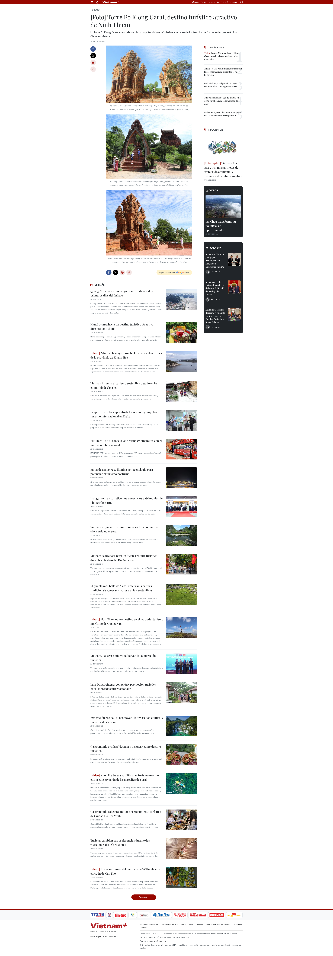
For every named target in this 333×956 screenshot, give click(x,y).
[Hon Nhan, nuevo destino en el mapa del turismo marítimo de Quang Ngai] (181, 627)
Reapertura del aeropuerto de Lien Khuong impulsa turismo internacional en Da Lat (123, 414)
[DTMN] (197, 915)
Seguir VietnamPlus (167, 272)
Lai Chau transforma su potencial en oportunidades (221, 225)
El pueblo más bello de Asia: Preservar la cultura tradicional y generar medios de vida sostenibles (121, 588)
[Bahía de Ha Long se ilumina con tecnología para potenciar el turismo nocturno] (181, 477)
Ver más (100, 284)
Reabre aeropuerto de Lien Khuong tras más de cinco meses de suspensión (222, 114)
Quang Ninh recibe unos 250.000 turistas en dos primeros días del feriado (121, 293)
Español (220, 2)
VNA (208, 924)
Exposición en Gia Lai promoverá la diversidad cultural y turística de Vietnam (126, 720)
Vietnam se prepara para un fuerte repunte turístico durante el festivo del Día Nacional (123, 558)
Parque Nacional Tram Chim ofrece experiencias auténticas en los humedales (221, 56)
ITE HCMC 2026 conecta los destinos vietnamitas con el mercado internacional (126, 443)
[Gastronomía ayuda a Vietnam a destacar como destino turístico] (181, 754)
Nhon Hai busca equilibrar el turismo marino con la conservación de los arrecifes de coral (124, 777)
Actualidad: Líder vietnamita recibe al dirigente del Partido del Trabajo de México (215, 288)
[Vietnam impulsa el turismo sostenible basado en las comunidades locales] (181, 391)
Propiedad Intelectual (149, 924)
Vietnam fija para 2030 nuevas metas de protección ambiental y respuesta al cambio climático (223, 169)
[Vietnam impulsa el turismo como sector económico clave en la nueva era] (181, 535)
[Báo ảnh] (216, 915)
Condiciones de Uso (169, 924)
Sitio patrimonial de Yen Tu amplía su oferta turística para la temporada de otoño (221, 100)
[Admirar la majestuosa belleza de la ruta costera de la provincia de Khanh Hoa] (181, 361)
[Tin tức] (120, 915)
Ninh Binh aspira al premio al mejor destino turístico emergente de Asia (220, 85)
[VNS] (161, 915)
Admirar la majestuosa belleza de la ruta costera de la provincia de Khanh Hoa (126, 355)
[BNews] (133, 915)
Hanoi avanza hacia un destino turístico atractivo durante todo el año (121, 326)
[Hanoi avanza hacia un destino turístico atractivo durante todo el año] (181, 332)
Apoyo (190, 924)
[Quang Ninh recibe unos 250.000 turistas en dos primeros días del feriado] (181, 299)
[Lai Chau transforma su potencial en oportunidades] (223, 206)
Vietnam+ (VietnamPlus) (111, 2)
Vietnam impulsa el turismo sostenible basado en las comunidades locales (124, 385)
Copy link (93, 69)
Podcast (215, 248)
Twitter (93, 55)
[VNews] (109, 915)
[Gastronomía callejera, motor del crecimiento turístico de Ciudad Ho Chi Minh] (181, 820)
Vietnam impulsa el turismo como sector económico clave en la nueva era (124, 529)
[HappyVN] (234, 915)
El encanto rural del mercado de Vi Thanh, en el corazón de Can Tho (125, 871)
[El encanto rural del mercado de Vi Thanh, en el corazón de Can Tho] (181, 877)
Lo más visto (216, 47)
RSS (182, 924)
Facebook (93, 49)
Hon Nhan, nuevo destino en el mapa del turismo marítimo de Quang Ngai (126, 621)
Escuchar (215, 272)
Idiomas (199, 924)
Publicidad (237, 924)
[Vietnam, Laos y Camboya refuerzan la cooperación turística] (181, 664)
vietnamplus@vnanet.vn (157, 941)
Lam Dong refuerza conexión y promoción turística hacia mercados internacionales (123, 686)
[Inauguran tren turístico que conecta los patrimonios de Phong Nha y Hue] (181, 506)
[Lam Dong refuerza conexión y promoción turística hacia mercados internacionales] (181, 692)
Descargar (144, 897)
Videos (213, 190)
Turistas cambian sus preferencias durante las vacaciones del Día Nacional (120, 842)
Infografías (215, 129)
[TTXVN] (97, 915)
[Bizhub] (144, 915)
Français (212, 2)
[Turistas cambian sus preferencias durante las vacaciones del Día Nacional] (181, 848)
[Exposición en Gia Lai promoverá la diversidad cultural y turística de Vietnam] (181, 726)
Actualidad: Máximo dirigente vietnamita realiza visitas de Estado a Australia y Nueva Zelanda (215, 316)
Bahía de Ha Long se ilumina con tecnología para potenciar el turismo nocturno (121, 472)
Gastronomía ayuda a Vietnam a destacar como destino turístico (125, 748)
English (204, 2)
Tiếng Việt (195, 2)
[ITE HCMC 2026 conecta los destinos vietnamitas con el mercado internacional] (181, 449)
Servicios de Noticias (221, 924)
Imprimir (93, 62)
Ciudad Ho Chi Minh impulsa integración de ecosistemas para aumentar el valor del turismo (223, 71)
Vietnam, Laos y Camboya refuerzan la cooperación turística (123, 658)
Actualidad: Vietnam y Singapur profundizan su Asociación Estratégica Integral (215, 260)
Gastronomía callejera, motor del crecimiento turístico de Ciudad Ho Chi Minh (125, 814)
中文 (227, 2)
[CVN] (180, 915)
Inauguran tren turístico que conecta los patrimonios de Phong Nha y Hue (126, 500)
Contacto (144, 927)
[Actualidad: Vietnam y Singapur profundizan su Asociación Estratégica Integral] (234, 259)
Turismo (95, 9)
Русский (233, 2)
